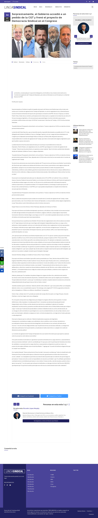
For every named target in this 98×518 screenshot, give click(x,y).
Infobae (28, 62)
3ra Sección (31, 479)
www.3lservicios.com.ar (10, 512)
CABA (52, 474)
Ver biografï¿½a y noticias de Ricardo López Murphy (46, 420)
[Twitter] (90, 1)
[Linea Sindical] (16, 7)
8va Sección (31, 491)
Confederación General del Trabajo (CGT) (83, 67)
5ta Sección (31, 484)
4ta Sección (31, 481)
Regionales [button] (48, 7)
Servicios (89, 511)
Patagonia (53, 486)
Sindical (15, 62)
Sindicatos (58, 7)
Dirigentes (67, 7)
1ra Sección (31, 474)
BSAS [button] (40, 7)
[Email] (2, 267)
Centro (52, 477)
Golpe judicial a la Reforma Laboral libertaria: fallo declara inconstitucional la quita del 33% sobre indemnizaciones (86, 132)
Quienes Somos (81, 511)
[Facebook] (87, 1)
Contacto (91, 514)
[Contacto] (93, 1)
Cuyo (52, 484)
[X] (2, 259)
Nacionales (21, 62)
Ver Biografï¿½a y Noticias (83, 43)
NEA (52, 479)
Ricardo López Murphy (31, 408)
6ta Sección (31, 486)
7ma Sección (31, 488)
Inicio (35, 7)
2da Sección (31, 477)
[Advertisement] (41, 78)
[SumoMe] (2, 270)
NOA (52, 481)
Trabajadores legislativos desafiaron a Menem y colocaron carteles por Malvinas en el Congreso (85, 149)
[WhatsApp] (2, 263)
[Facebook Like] (2, 251)
